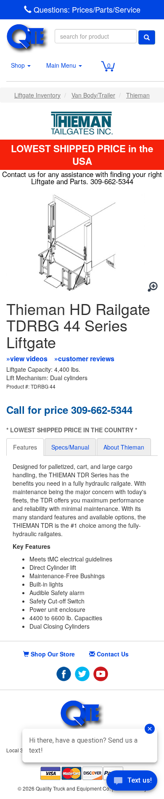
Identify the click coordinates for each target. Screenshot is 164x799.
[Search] (146, 37)
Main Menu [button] (62, 65)
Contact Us (112, 654)
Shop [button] (18, 65)
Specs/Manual (70, 447)
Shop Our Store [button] (52, 654)
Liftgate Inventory (37, 95)
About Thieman (123, 447)
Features (25, 447)
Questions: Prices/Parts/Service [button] (86, 9)
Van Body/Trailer (93, 95)
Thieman (138, 95)
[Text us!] (132, 782)
